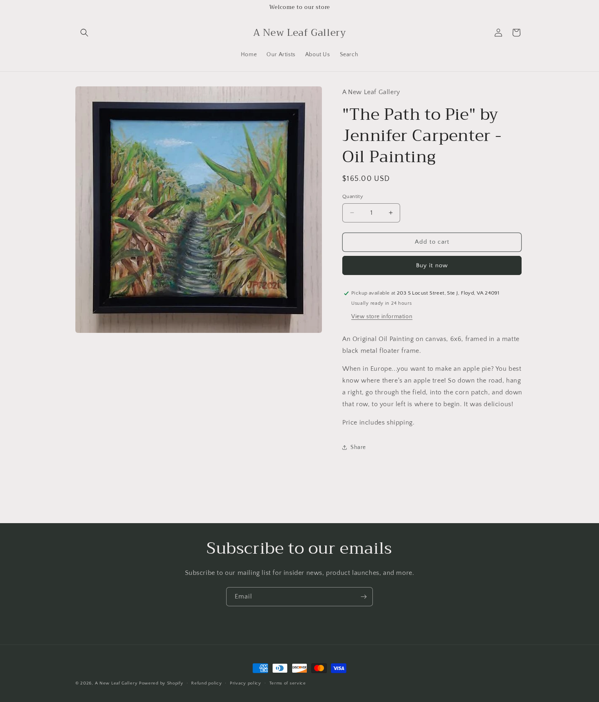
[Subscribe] (363, 596)
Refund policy (206, 682)
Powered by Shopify (161, 683)
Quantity (352, 196)
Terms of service (287, 682)
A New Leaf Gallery (116, 683)
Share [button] (358, 447)
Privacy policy (245, 682)
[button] (84, 33)
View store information (381, 316)
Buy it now (432, 265)
